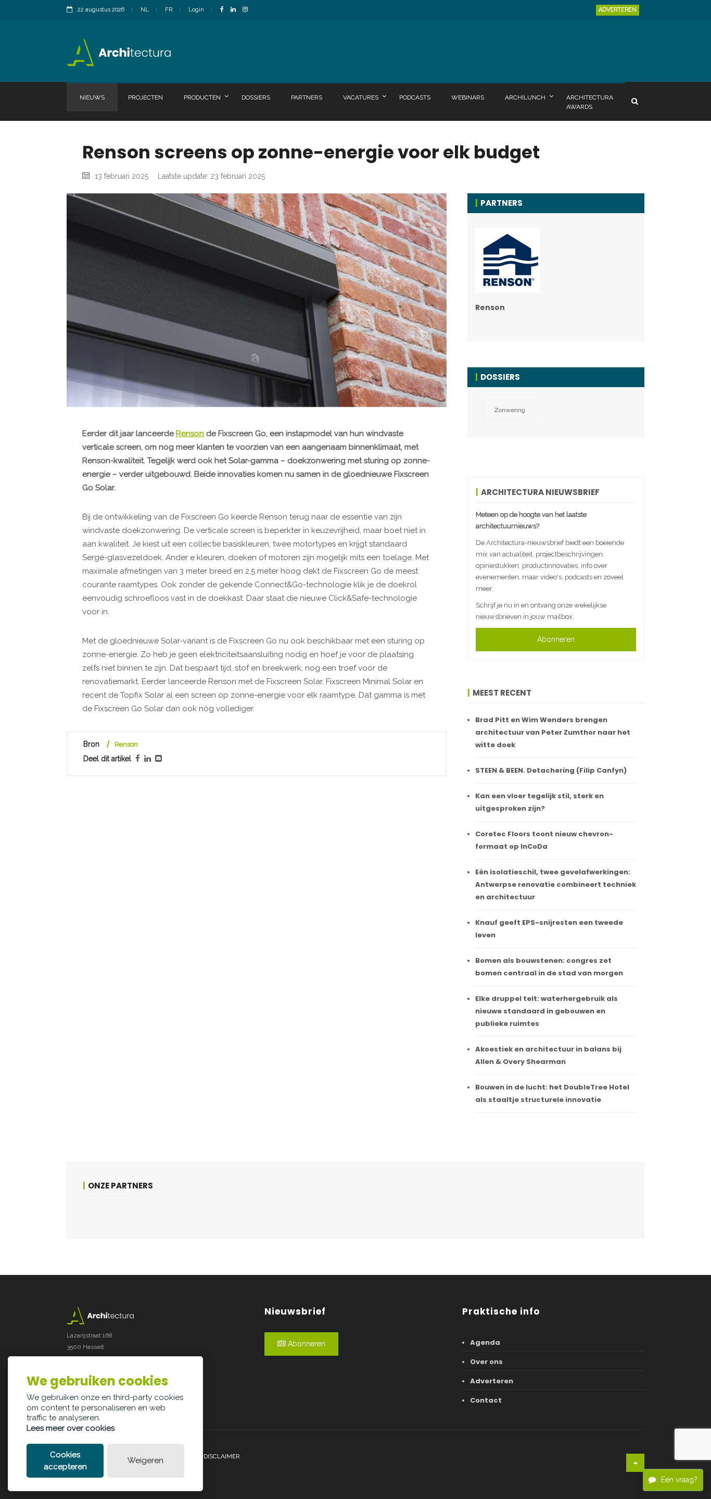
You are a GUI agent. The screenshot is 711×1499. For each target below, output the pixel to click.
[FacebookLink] (224, 10)
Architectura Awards (589, 102)
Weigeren (145, 1460)
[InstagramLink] (248, 10)
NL (145, 9)
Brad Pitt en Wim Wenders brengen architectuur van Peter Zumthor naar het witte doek (552, 732)
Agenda (485, 1342)
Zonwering (509, 410)
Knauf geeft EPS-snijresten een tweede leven (549, 929)
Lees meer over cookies (71, 1428)
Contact (486, 1400)
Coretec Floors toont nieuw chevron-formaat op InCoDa (544, 840)
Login (196, 9)
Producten (202, 97)
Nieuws (92, 97)
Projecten (145, 97)
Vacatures (360, 97)
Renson (190, 433)
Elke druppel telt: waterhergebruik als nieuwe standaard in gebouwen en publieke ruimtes (546, 1011)
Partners (306, 97)
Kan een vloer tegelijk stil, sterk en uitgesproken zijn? (539, 802)
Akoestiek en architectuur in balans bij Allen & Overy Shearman (548, 1055)
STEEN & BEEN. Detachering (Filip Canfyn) (551, 770)
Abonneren (556, 639)
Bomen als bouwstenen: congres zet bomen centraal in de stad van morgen (549, 967)
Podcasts (414, 97)
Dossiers (256, 97)
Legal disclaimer (211, 1456)
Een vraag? (679, 1480)
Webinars (467, 97)
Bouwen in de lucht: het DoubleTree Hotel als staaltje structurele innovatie (552, 1093)
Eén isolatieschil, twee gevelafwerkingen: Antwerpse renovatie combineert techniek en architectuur (555, 884)
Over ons (486, 1362)
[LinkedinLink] (236, 10)
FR (168, 9)
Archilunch (525, 97)
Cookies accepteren (65, 1460)
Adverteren (618, 9)
